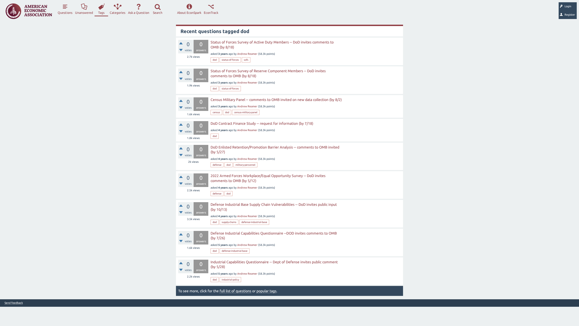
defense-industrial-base (254, 222)
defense (217, 164)
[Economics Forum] (28, 11)
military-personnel (245, 164)
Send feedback (14, 303)
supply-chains (229, 222)
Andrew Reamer (247, 53)
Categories (117, 12)
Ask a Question (138, 12)
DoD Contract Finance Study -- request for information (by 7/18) (262, 123)
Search (157, 12)
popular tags (266, 291)
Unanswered (84, 12)
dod (215, 59)
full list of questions (235, 291)
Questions (65, 12)
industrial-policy (230, 279)
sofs (246, 59)
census (216, 112)
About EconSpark (189, 12)
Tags (101, 12)
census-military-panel (245, 112)
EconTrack (211, 12)
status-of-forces (230, 59)
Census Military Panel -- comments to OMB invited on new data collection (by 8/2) (276, 100)
